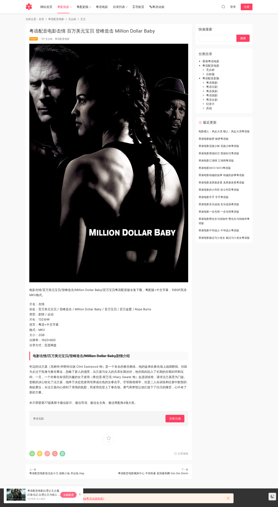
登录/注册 (175, 418)
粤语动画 (158, 7)
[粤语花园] (29, 6)
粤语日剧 (211, 87)
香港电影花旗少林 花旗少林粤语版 (219, 145)
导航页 (139, 7)
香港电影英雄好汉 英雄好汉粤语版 (219, 153)
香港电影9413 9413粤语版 (215, 167)
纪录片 (210, 104)
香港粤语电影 (210, 61)
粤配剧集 (83, 7)
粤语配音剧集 (210, 78)
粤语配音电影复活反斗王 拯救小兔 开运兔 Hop (56, 473)
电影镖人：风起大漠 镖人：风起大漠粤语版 (224, 131)
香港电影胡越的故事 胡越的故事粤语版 (221, 175)
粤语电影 (102, 7)
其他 (209, 108)
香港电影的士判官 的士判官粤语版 (219, 189)
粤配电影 (63, 7)
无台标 (49, 38)
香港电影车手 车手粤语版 (213, 197)
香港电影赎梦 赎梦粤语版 (213, 138)
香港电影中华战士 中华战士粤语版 (219, 230)
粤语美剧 (211, 91)
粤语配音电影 (62, 38)
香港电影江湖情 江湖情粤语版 (216, 160)
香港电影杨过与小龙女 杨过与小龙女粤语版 (224, 237)
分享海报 (182, 453)
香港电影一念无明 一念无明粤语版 (219, 211)
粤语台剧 (211, 99)
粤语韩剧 (211, 82)
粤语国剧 (211, 95)
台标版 (210, 74)
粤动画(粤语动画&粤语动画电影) (84, 498)
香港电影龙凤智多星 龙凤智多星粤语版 (221, 182)
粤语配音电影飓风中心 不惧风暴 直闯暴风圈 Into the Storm (153, 473)
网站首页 (46, 7)
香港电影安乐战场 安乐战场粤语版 (219, 204)
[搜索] (223, 7)
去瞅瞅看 (68, 494)
